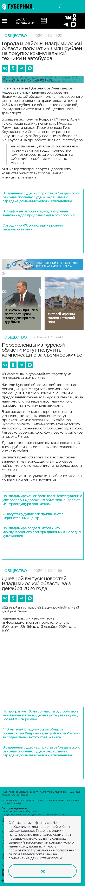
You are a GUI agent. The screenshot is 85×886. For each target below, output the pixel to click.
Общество (15, 36)
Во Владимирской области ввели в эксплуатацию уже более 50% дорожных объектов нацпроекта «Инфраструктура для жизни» (42, 500)
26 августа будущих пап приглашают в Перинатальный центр (32, 516)
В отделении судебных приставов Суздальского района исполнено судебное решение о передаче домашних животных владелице (41, 197)
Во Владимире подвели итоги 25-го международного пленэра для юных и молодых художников (41, 532)
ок (42, 871)
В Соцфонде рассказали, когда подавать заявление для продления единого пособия (38, 213)
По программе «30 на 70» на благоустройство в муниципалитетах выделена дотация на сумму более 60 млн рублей (40, 715)
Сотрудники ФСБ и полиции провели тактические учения (32, 227)
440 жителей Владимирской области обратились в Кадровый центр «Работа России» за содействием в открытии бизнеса (41, 733)
